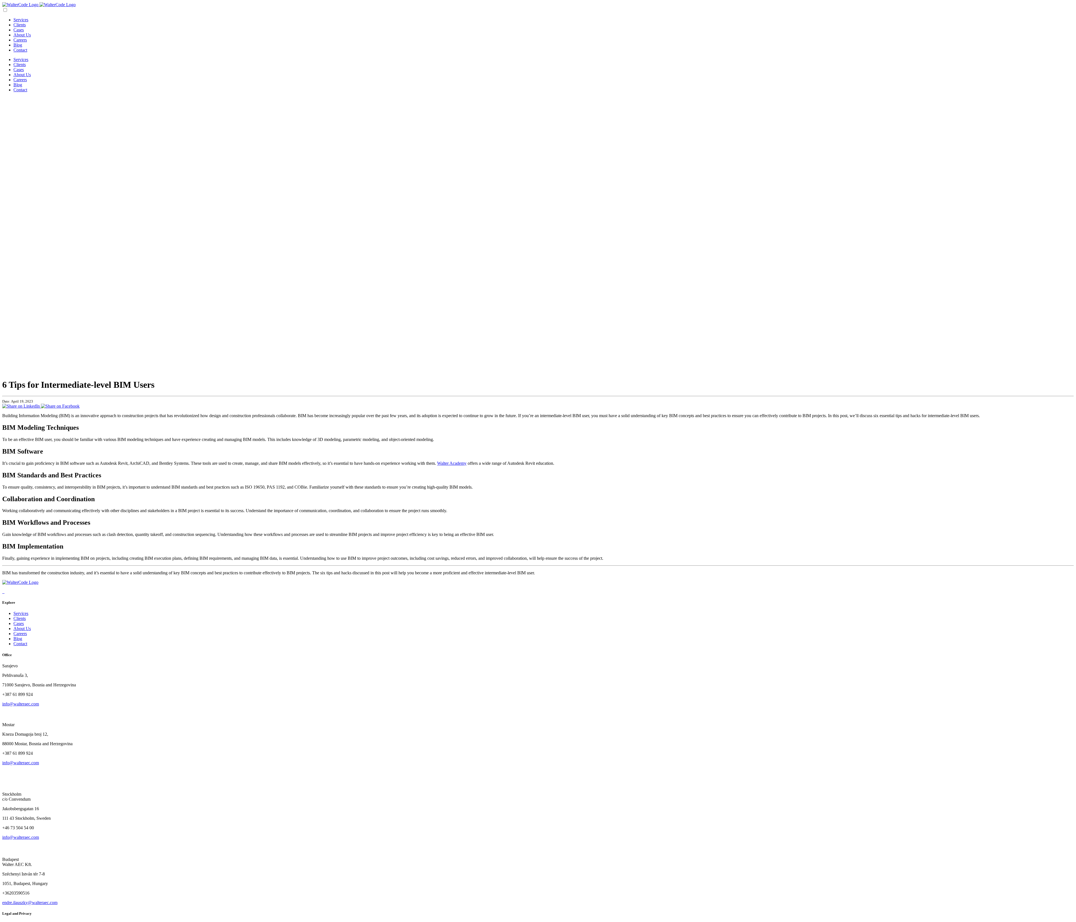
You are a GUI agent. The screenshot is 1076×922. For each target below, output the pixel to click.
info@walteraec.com (20, 704)
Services (20, 19)
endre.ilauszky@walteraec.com (29, 902)
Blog (17, 45)
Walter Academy (452, 463)
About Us (22, 34)
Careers (20, 40)
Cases (18, 29)
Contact (20, 50)
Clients (19, 24)
